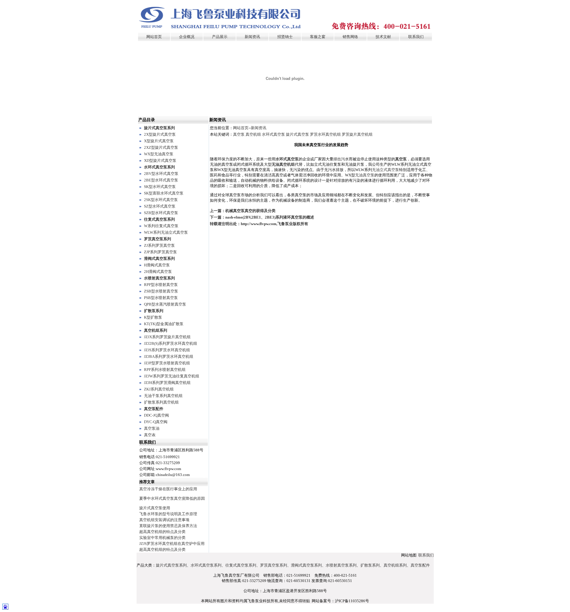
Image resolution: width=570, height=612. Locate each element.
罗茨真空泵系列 (157, 239)
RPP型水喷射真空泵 (161, 284)
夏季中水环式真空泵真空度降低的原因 (172, 498)
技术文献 (383, 36)
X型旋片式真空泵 (159, 141)
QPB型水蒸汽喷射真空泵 (165, 304)
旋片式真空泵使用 (154, 508)
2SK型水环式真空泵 (161, 199)
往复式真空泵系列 (159, 219)
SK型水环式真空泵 (160, 186)
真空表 (150, 435)
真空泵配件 (153, 409)
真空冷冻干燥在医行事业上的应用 (168, 489)
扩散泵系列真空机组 (161, 402)
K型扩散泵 (153, 317)
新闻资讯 (252, 36)
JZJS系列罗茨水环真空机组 (167, 350)
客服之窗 (317, 36)
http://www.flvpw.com (258, 224)
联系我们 (416, 36)
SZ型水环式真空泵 (159, 206)
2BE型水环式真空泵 (161, 180)
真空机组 (253, 134)
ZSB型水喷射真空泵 (161, 291)
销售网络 (350, 36)
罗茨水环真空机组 (325, 134)
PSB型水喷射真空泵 (161, 297)
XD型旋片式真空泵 (160, 160)
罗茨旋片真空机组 (357, 134)
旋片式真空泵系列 (159, 128)
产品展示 (219, 36)
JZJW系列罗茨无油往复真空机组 (171, 376)
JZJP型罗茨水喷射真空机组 (167, 363)
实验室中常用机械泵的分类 (162, 537)
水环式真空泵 (273, 134)
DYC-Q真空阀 (155, 422)
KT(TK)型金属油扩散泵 (163, 324)
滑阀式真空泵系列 (159, 258)
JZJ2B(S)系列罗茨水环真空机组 (170, 343)
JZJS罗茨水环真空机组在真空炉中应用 (172, 543)
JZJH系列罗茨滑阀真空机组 (167, 382)
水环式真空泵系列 (159, 167)
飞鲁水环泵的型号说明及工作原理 (168, 514)
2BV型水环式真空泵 (161, 173)
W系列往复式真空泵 (161, 226)
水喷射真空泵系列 (159, 278)
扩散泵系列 (153, 311)
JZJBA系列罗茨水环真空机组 (168, 356)
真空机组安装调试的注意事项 (164, 520)
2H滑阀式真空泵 (158, 271)
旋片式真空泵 (297, 134)
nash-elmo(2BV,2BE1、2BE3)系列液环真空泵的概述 (269, 217)
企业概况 (186, 36)
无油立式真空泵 (385, 169)
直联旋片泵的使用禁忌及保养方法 (168, 526)
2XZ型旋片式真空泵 (161, 147)
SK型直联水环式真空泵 (163, 193)
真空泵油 (151, 428)
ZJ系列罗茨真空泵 (159, 245)
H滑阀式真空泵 (157, 265)
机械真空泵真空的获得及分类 (250, 210)
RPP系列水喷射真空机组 (165, 369)
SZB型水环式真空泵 (161, 213)
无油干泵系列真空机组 (163, 395)
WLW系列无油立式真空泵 (166, 232)
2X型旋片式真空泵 (160, 134)
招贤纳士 (285, 36)
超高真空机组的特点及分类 (162, 531)
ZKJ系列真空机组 (159, 389)
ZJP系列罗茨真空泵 (160, 252)
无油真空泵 (364, 175)
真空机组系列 (155, 330)
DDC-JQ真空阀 (156, 415)
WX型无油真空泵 (158, 154)
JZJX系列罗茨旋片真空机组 (167, 337)
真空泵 (239, 134)
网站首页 (154, 36)
